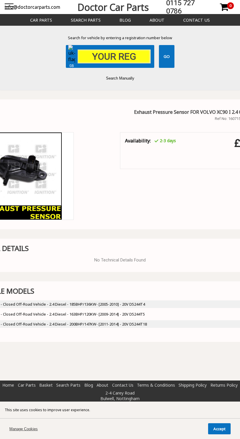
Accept (219, 428)
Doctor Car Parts (113, 7)
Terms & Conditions (156, 385)
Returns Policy (224, 385)
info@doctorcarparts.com (32, 7)
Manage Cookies (23, 429)
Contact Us (196, 20)
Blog (125, 20)
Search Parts (86, 20)
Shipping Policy (193, 385)
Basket (46, 385)
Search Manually (120, 78)
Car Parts (41, 20)
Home (8, 385)
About (157, 20)
